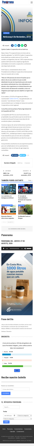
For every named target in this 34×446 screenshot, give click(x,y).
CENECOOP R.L (14, 98)
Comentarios (28, 429)
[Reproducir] (4, 248)
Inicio (4, 429)
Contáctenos (20, 431)
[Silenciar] (25, 248)
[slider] (29, 248)
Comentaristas (18, 429)
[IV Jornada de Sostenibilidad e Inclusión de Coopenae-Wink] (25, 189)
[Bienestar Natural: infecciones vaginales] (8, 209)
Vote (17, 370)
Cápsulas (6, 33)
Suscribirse (5, 393)
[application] (17, 248)
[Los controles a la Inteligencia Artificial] (8, 189)
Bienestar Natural (7, 205)
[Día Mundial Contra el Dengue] (25, 209)
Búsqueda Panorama (12, 402)
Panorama (10, 429)
